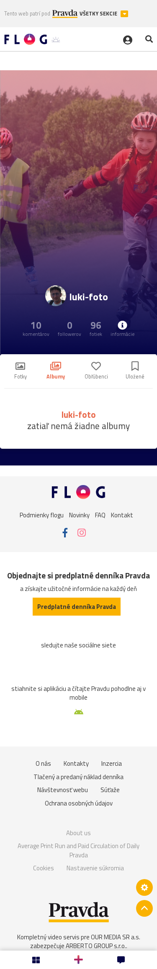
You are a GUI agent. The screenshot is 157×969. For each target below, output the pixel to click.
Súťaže (110, 789)
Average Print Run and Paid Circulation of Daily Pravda (78, 850)
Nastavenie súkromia (95, 868)
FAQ (100, 514)
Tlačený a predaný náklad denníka (78, 776)
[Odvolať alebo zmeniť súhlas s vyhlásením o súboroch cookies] (144, 887)
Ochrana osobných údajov (79, 803)
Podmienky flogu (42, 514)
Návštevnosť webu (62, 789)
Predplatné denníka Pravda (76, 606)
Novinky (79, 514)
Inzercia (111, 763)
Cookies (43, 868)
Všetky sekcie (99, 14)
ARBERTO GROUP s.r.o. (96, 946)
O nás (43, 763)
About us (78, 832)
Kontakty (76, 763)
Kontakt (122, 514)
